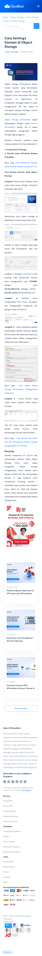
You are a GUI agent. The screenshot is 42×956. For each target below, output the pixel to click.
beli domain (27, 455)
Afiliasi (6, 836)
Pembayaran (8, 861)
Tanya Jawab (8, 841)
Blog (5, 882)
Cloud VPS (7, 801)
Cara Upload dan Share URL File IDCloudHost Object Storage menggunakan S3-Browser (21, 442)
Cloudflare (27, 274)
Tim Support (26, 790)
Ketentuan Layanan (11, 847)
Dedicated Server (10, 816)
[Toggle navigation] (38, 6)
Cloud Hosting (9, 811)
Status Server (9, 867)
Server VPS (8, 806)
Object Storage (17, 17)
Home (5, 17)
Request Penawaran (11, 852)
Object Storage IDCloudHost (18, 119)
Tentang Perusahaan (12, 831)
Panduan (7, 877)
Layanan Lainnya (10, 821)
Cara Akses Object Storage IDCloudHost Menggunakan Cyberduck (21, 389)
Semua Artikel (21, 708)
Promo (6, 872)
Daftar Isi (7, 952)
